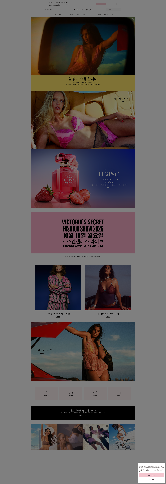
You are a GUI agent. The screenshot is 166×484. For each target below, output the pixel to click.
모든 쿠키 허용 (151, 475)
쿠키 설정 (151, 479)
